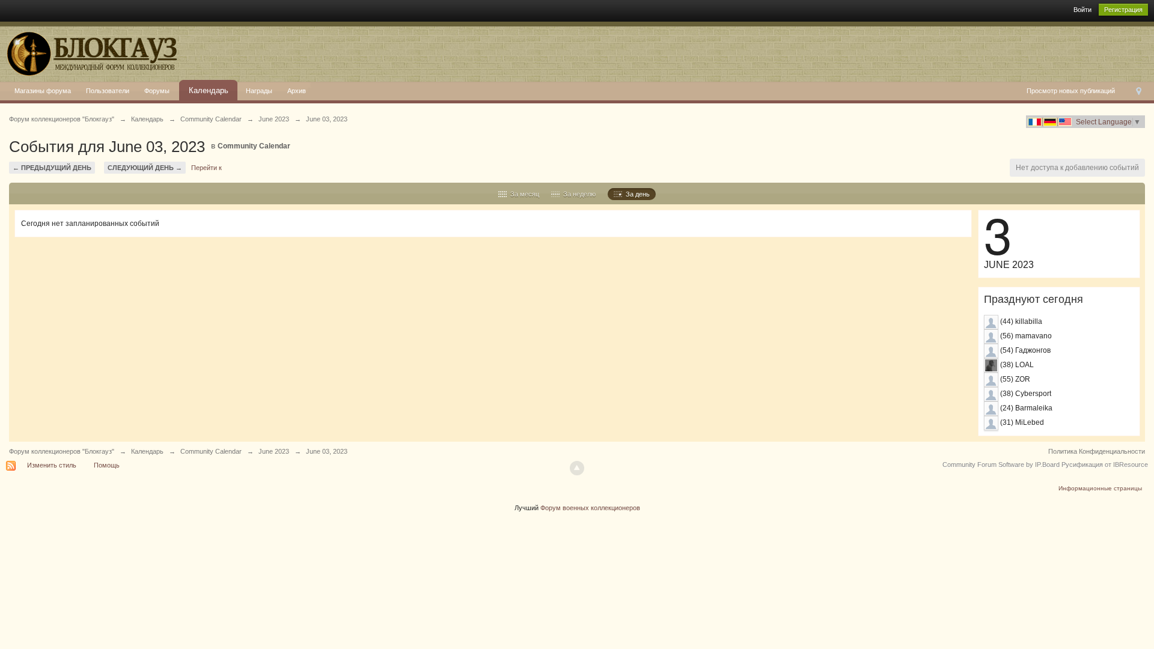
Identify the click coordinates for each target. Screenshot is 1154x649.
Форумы (156, 90)
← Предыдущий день (52, 167)
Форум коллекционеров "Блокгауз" (61, 451)
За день (636, 194)
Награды (259, 90)
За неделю (578, 194)
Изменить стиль (51, 465)
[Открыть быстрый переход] (1138, 91)
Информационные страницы (1100, 488)
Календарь (208, 90)
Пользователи (107, 90)
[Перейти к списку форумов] (90, 51)
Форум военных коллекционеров (590, 507)
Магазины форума (42, 90)
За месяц (523, 194)
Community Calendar (254, 146)
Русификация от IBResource (1104, 464)
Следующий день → (145, 167)
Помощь (107, 465)
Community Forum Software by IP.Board (1001, 464)
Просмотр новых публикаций (1071, 90)
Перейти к (206, 167)
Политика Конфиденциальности (1096, 451)
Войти (1082, 9)
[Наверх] (577, 468)
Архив (296, 90)
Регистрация (1123, 9)
